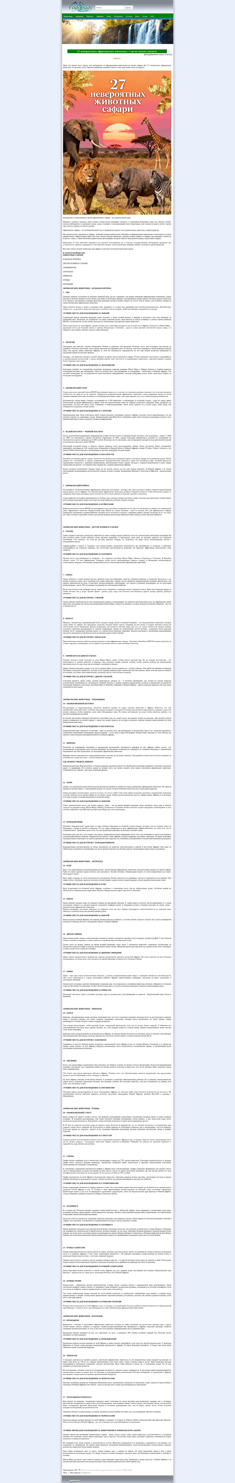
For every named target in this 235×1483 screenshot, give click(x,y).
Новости (86, 1473)
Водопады (68, 16)
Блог (137, 16)
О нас (145, 16)
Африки (100, 16)
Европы (90, 16)
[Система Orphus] (80, 1470)
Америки (79, 16)
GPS (152, 16)
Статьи (129, 16)
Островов (118, 16)
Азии (109, 16)
